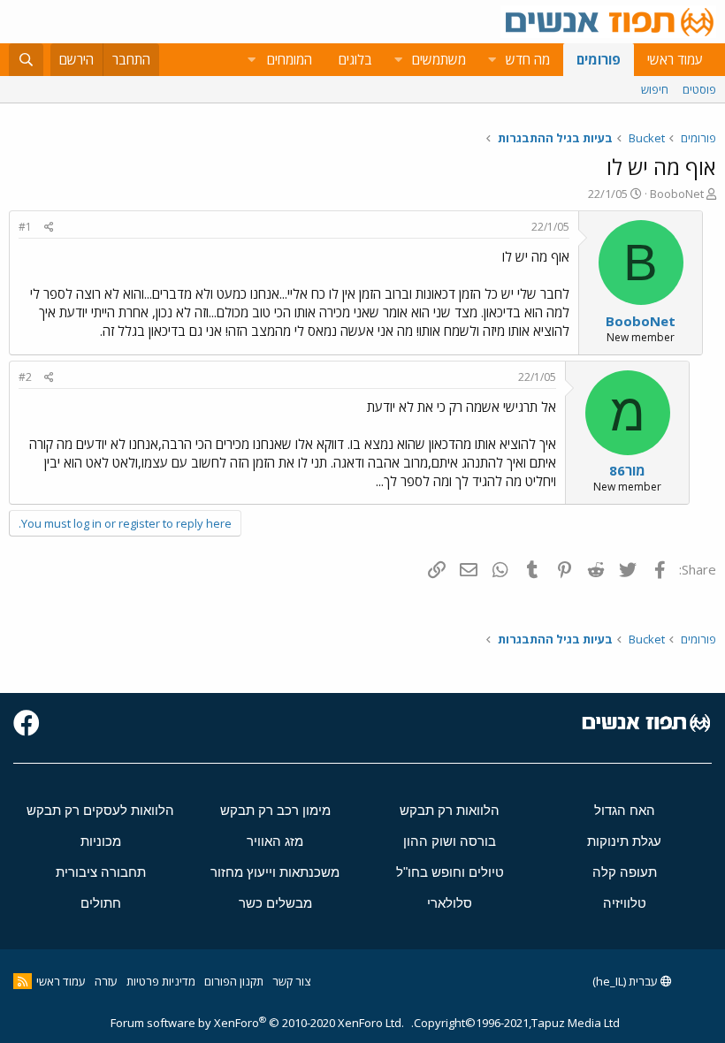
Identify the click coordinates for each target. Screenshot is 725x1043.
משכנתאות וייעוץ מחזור (275, 871)
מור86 (627, 470)
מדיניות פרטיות (160, 981)
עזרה (106, 981)
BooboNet (677, 194)
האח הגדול (624, 810)
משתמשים (439, 59)
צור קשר (291, 981)
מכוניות (100, 841)
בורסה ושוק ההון (449, 841)
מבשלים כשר (275, 902)
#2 (25, 376)
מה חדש (528, 59)
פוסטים (699, 89)
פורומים (598, 59)
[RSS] (22, 981)
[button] (491, 59)
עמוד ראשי (675, 59)
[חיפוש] (26, 59)
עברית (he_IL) (626, 981)
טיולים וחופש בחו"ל (450, 871)
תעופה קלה (624, 871)
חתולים (100, 902)
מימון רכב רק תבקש (275, 810)
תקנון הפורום (233, 981)
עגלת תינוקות (624, 841)
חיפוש (654, 89)
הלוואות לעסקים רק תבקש (100, 810)
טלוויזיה (624, 902)
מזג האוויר (275, 841)
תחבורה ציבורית (101, 871)
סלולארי (449, 902)
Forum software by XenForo (257, 1023)
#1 (25, 226)
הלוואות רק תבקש (450, 810)
